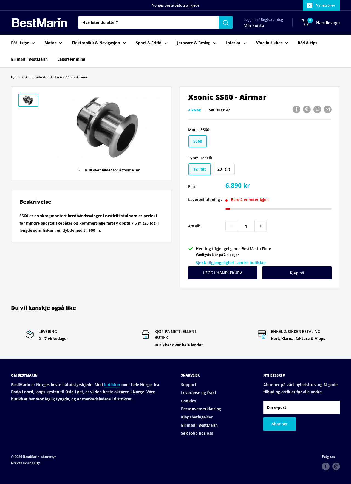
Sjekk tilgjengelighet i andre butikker (231, 262)
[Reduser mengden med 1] (231, 226)
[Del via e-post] (328, 109)
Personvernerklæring (201, 408)
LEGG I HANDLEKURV (222, 272)
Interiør (233, 42)
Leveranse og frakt (198, 392)
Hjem (15, 77)
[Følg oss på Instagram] (336, 466)
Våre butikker (269, 42)
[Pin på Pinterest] (307, 109)
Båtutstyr (20, 42)
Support (188, 384)
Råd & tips (307, 42)
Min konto (254, 25)
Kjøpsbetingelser (197, 417)
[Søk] (226, 22)
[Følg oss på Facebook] (326, 466)
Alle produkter (37, 77)
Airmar (194, 110)
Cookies (188, 400)
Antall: (194, 225)
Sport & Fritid (149, 42)
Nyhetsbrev (325, 5)
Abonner (279, 423)
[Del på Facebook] (296, 109)
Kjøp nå (297, 272)
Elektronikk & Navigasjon (96, 42)
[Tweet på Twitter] (317, 109)
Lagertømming (71, 59)
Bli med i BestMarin (29, 59)
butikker (112, 384)
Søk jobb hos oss (197, 433)
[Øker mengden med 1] (260, 226)
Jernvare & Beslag (193, 42)
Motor (50, 42)
